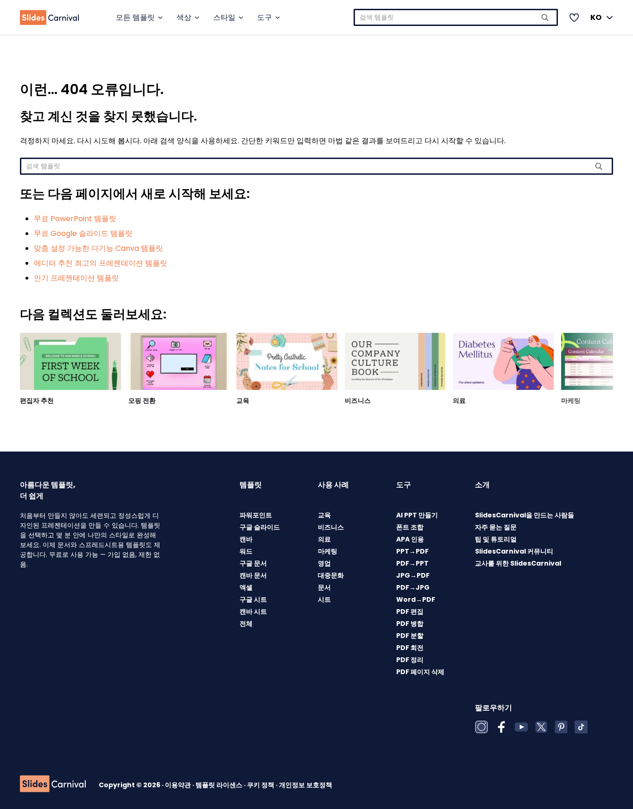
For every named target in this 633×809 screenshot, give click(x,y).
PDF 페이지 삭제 (420, 671)
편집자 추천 (37, 400)
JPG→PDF (413, 575)
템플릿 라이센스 (220, 785)
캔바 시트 (253, 611)
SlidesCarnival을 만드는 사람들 (524, 515)
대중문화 (331, 575)
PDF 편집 (410, 611)
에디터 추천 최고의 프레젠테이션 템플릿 (100, 263)
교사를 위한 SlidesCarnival (518, 563)
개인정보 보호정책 (305, 785)
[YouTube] (521, 726)
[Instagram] (481, 726)
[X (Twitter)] (541, 726)
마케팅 (571, 400)
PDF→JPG (413, 587)
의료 (459, 400)
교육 (242, 400)
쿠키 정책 (261, 785)
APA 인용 (410, 539)
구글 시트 (253, 599)
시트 (324, 599)
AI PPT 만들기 (417, 515)
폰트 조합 (410, 527)
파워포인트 (256, 515)
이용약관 (178, 785)
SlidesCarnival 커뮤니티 (514, 551)
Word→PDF (415, 599)
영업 (324, 563)
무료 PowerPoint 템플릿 (75, 218)
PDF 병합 (410, 623)
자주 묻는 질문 (496, 527)
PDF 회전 (410, 647)
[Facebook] (501, 726)
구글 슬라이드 (260, 527)
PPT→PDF (412, 551)
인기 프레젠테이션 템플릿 (76, 278)
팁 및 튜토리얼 (496, 539)
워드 (246, 551)
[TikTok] (581, 726)
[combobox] (456, 17)
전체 (246, 623)
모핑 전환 (142, 400)
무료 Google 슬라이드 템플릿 (83, 233)
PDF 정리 (410, 659)
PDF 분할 (410, 635)
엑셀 (246, 587)
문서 (324, 587)
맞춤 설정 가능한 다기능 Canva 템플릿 (98, 248)
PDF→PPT (412, 563)
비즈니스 (358, 400)
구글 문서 (253, 563)
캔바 (246, 539)
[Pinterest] (561, 726)
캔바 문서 (253, 575)
